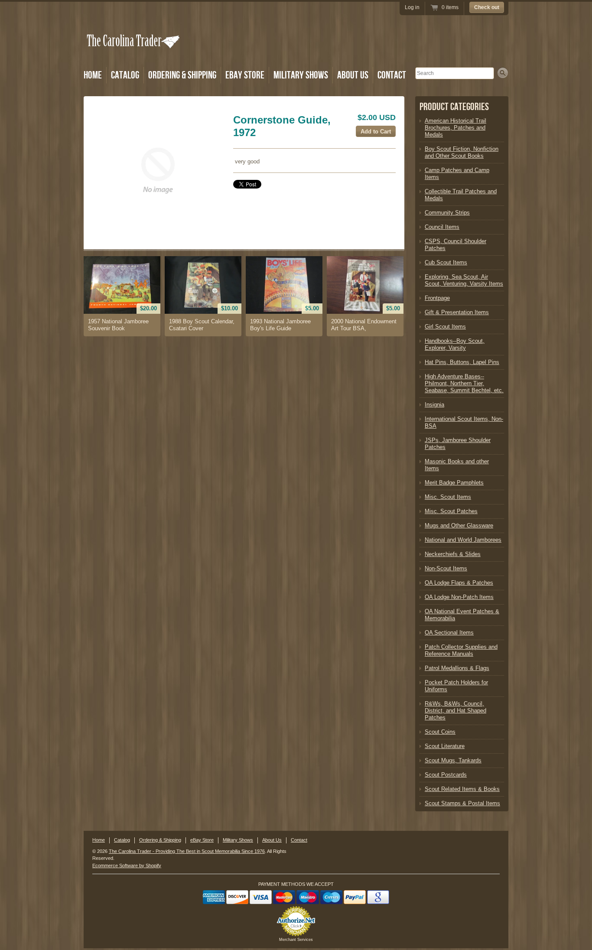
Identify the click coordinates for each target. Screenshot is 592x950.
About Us (352, 75)
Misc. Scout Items (448, 497)
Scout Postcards (446, 774)
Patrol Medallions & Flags (457, 668)
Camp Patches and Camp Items (457, 173)
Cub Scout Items (446, 262)
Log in (412, 7)
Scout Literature (445, 746)
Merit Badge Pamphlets (454, 482)
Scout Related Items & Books (462, 789)
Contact (391, 75)
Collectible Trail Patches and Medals (461, 195)
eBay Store (244, 75)
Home (93, 75)
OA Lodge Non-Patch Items (459, 597)
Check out (486, 7)
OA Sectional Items (449, 632)
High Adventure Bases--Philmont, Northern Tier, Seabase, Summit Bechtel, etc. (464, 383)
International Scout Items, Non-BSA (464, 422)
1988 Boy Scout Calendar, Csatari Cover (201, 325)
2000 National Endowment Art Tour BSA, (364, 325)
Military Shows (300, 75)
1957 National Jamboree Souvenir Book (118, 325)
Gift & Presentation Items (457, 312)
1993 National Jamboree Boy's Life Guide (280, 325)
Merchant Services (296, 939)
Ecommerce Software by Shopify (126, 865)
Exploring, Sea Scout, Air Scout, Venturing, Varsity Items (464, 280)
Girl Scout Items (445, 326)
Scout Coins (440, 732)
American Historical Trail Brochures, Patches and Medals (455, 127)
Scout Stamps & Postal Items (462, 803)
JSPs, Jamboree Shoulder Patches (458, 443)
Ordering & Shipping (182, 75)
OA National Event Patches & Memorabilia (462, 614)
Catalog (125, 75)
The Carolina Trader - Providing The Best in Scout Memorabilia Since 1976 (187, 851)
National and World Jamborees (463, 540)
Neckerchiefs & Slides (453, 554)
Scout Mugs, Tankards (453, 760)
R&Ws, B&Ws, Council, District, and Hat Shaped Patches (455, 710)
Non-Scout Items (446, 568)
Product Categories (454, 107)
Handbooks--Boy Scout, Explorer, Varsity (455, 344)
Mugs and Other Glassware (459, 525)
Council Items (442, 227)
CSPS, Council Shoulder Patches (455, 244)
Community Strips (447, 212)
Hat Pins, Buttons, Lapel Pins (462, 362)
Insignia (434, 404)
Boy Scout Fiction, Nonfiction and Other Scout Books (461, 152)
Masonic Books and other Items (457, 465)
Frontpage (437, 298)
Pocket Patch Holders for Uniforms (456, 686)
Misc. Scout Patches (451, 511)
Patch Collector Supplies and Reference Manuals (461, 650)
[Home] (134, 53)
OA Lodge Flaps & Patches (459, 582)
